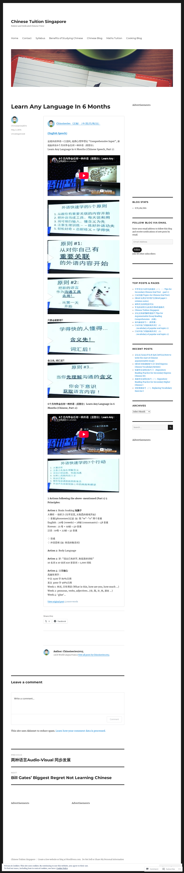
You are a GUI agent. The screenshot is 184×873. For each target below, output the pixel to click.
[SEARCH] (170, 427)
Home (14, 38)
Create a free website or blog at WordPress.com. (59, 859)
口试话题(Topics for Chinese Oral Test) (152, 295)
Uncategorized (18, 134)
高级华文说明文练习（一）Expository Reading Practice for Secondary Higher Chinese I (152, 382)
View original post (56, 601)
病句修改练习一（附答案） (146, 322)
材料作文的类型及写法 (144, 304)
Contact (27, 38)
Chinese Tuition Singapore (38, 21)
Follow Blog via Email (149, 222)
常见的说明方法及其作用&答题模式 (149, 307)
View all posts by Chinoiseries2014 (93, 655)
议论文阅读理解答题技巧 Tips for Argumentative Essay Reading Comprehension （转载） (149, 316)
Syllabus (40, 38)
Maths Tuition (114, 38)
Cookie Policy (62, 868)
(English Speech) (57, 133)
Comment (114, 719)
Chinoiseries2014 (19, 126)
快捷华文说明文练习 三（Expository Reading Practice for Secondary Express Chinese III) (153, 373)
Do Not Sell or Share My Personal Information (103, 859)
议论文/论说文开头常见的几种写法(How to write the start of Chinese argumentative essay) (153, 358)
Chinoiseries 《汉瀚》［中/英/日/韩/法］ (78, 123)
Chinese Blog (94, 38)
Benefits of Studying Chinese (66, 38)
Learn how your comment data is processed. (81, 730)
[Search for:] (150, 427)
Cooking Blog (134, 38)
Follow (137, 250)
